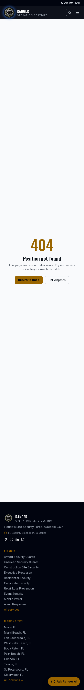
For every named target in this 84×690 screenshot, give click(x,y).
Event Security (13, 593)
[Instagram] (11, 539)
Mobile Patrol (13, 599)
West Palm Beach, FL (18, 643)
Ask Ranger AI (67, 681)
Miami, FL (10, 627)
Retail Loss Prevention (19, 588)
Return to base (28, 279)
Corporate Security (17, 583)
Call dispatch (57, 280)
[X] (22, 539)
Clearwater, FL (13, 674)
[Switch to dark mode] (69, 12)
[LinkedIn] (17, 539)
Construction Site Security (21, 567)
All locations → (14, 680)
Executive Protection (18, 572)
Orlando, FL (12, 659)
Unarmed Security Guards (21, 562)
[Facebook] (5, 539)
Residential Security (17, 578)
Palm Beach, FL (14, 653)
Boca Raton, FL (14, 648)
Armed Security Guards (19, 556)
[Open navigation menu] (77, 12)
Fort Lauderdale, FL (17, 638)
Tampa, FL (11, 664)
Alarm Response (15, 604)
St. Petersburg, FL (16, 669)
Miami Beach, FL (15, 632)
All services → (13, 609)
